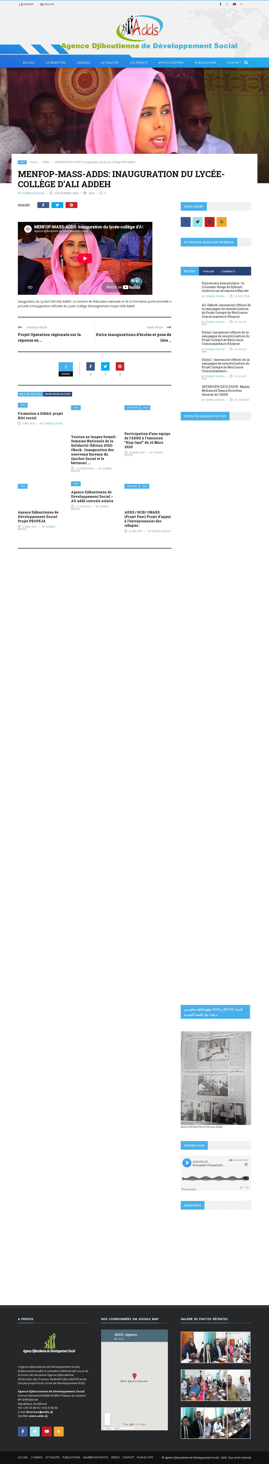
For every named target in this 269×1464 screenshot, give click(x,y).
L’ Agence (37, 1457)
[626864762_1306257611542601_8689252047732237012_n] (233, 741)
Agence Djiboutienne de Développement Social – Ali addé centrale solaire (92, 496)
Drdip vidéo (132, 407)
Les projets (138, 63)
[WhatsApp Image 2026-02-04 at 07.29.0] (239, 661)
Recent (190, 271)
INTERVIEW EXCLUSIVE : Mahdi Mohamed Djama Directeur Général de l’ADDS (226, 390)
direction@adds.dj (39, 1412)
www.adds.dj (38, 1416)
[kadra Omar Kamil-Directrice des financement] (192, 548)
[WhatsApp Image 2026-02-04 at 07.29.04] (216, 642)
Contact (234, 63)
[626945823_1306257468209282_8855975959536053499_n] (233, 795)
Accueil (29, 63)
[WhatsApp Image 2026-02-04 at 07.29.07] (192, 679)
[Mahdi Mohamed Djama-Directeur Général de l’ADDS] (216, 529)
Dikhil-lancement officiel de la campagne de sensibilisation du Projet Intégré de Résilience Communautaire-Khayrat (225, 338)
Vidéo (22, 162)
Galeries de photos (95, 1457)
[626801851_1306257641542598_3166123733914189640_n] (198, 741)
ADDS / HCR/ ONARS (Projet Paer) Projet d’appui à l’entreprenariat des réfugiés (147, 518)
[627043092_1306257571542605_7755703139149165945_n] (198, 822)
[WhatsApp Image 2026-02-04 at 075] (192, 715)
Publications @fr (210, 1253)
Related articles (31, 394)
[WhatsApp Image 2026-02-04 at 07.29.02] (192, 642)
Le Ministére (56, 63)
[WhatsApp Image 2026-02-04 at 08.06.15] (239, 697)
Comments (228, 271)
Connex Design (33, 193)
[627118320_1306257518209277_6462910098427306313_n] (233, 822)
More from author (57, 394)
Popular (208, 271)
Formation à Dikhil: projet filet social (40, 415)
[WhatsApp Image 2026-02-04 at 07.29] (216, 661)
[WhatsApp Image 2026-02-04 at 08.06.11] (239, 679)
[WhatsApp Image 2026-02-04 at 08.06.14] (216, 697)
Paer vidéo (132, 486)
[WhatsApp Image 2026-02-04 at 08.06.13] (192, 697)
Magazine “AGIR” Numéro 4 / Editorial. (214, 1263)
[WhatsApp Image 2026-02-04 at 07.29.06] (192, 661)
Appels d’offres (171, 63)
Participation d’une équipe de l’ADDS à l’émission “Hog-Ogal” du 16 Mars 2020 (147, 440)
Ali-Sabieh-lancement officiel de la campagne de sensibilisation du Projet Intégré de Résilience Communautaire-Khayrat (226, 311)
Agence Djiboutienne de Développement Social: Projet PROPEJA (38, 516)
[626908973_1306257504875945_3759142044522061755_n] (233, 768)
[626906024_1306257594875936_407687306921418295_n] (198, 768)
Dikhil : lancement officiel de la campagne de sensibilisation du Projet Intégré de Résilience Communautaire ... (225, 365)
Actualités (110, 63)
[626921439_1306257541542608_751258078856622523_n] (198, 795)
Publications (205, 63)
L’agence (83, 63)
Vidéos (115, 1457)
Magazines (192, 1253)
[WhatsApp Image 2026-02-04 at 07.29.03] (239, 642)
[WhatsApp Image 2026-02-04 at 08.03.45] (192, 624)
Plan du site (145, 1457)
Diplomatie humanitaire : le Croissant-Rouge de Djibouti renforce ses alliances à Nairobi (225, 287)
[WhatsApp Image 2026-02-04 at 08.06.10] (216, 679)
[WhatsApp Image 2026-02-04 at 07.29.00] (239, 624)
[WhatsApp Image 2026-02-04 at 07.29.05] (216, 624)
